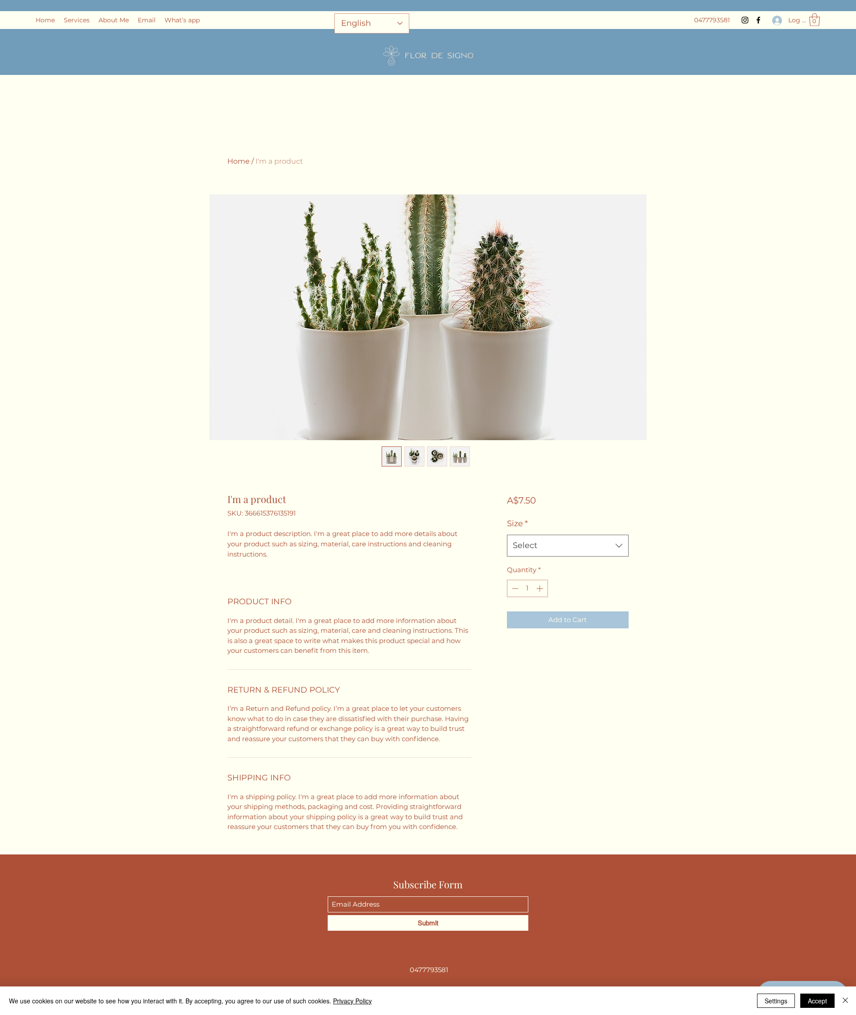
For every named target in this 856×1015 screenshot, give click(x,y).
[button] (814, 19)
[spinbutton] (527, 588)
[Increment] (541, 588)
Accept (817, 1000)
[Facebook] (758, 20)
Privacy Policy (352, 1000)
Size (517, 523)
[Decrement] (514, 588)
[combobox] (568, 546)
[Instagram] (745, 20)
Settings (776, 1000)
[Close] (845, 1001)
